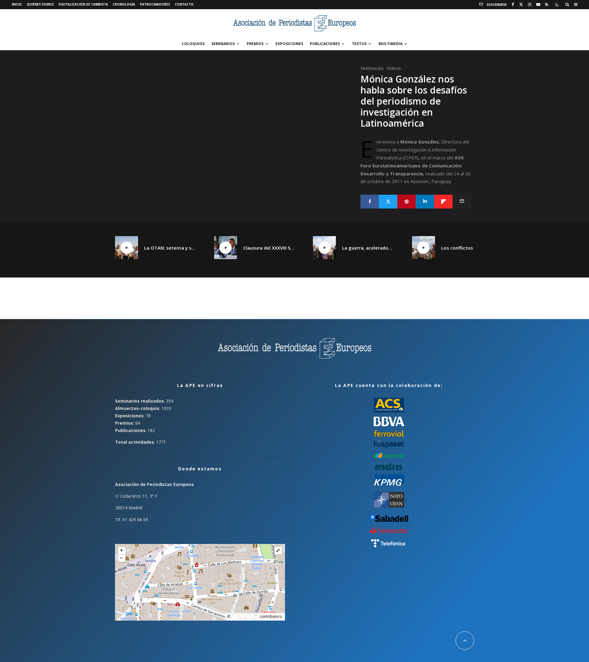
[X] (521, 5)
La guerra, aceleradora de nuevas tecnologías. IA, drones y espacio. (368, 248)
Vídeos (394, 68)
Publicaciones (325, 43)
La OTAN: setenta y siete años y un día (170, 248)
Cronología (124, 4)
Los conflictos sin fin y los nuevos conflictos (467, 248)
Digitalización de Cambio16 (83, 4)
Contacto (184, 4)
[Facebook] (513, 5)
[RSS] (547, 5)
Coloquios (193, 43)
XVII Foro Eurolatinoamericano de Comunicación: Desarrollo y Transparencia (412, 166)
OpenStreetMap (245, 616)
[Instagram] (529, 5)
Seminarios (223, 43)
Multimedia (390, 43)
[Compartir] (369, 202)
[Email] (461, 202)
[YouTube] (538, 5)
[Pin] (406, 202)
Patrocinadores (155, 4)
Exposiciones (289, 43)
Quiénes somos (40, 4)
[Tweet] (388, 202)
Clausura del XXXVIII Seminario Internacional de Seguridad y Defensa (269, 248)
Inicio (17, 4)
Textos (359, 43)
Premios (255, 43)
